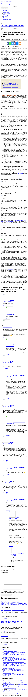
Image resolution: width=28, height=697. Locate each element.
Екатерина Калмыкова (19, 313)
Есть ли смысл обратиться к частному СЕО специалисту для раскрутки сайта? (11, 622)
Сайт (2, 588)
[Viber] (15, 43)
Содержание (6, 13)
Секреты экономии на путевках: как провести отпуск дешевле (15, 692)
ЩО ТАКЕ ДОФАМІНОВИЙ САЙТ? (12, 669)
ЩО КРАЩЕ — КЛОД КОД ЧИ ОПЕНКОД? (13, 670)
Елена (11, 481)
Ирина (12, 361)
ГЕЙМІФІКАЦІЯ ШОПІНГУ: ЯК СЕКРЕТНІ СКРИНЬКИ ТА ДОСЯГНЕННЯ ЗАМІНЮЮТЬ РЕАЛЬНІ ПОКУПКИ (14, 656)
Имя (2, 583)
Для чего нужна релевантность (10, 84)
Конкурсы (5, 17)
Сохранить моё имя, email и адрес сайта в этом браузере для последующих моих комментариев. (12, 592)
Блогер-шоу (6, 12)
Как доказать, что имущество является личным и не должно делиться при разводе (15, 650)
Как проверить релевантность (10, 87)
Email (2, 586)
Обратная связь (7, 19)
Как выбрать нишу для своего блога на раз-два (15, 687)
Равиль (12, 300)
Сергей (12, 405)
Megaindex (20, 178)
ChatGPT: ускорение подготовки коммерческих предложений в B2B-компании (15, 682)
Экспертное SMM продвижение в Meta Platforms (12, 610)
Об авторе (6, 15)
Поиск (15, 6)
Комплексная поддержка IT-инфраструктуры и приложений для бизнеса (14, 653)
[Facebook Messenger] (17, 43)
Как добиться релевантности (10, 85)
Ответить (5, 305)
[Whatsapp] (10, 43)
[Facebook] (8, 43)
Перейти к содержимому (6, 1)
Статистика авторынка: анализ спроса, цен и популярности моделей (13, 672)
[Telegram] (12, 43)
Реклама (5, 16)
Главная (5, 10)
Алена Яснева (13, 325)
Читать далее (4, 618)
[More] (19, 43)
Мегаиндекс (20, 173)
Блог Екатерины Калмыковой (12, 4)
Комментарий (4, 572)
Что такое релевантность (9, 83)
